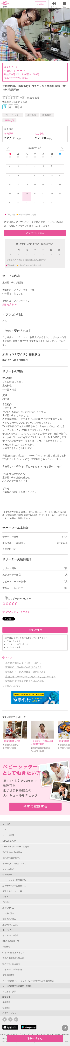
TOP (4, 829)
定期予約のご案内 (10, 924)
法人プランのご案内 (11, 963)
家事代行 (9, 120)
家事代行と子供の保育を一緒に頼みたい (25, 671)
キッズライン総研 (10, 935)
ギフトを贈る (8, 869)
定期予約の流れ (9, 919)
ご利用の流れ (8, 913)
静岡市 (17, 102)
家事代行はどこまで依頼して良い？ (23, 662)
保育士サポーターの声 (12, 891)
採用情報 (6, 1007)
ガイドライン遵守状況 (12, 969)
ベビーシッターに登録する (14, 879)
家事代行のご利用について (14, 863)
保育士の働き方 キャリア (13, 952)
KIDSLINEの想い (9, 840)
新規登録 (40, 4)
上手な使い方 (8, 907)
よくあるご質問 (9, 991)
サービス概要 (8, 835)
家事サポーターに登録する (14, 885)
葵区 (25, 102)
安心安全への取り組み (12, 852)
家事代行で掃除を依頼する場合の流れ (24, 681)
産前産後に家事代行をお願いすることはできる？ (30, 676)
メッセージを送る (35, 232)
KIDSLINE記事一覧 (10, 941)
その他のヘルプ (10, 686)
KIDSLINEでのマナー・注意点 (15, 846)
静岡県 (7, 102)
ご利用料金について (11, 857)
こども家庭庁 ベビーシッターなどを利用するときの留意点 (28, 980)
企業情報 (6, 1002)
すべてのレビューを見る (15, 611)
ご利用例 (6, 901)
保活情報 (6, 946)
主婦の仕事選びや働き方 (13, 957)
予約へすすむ (35, 629)
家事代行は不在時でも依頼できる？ (23, 667)
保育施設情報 (8, 975)
